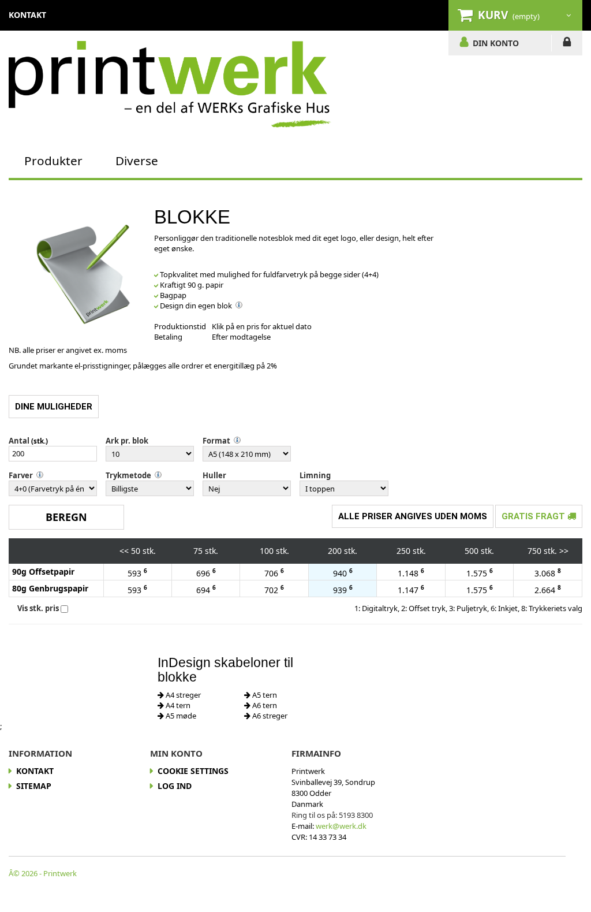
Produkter (53, 160)
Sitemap (33, 785)
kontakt (27, 14)
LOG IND (567, 43)
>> (563, 550)
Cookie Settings (193, 770)
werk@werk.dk (341, 826)
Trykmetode (128, 475)
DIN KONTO (496, 43)
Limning (315, 475)
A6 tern (263, 705)
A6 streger (268, 715)
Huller (214, 475)
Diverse (136, 160)
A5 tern (263, 695)
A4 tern (177, 705)
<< (124, 550)
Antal (19, 440)
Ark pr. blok (127, 440)
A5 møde (180, 715)
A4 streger (182, 695)
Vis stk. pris (38, 608)
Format (216, 440)
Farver (21, 475)
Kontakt (35, 770)
